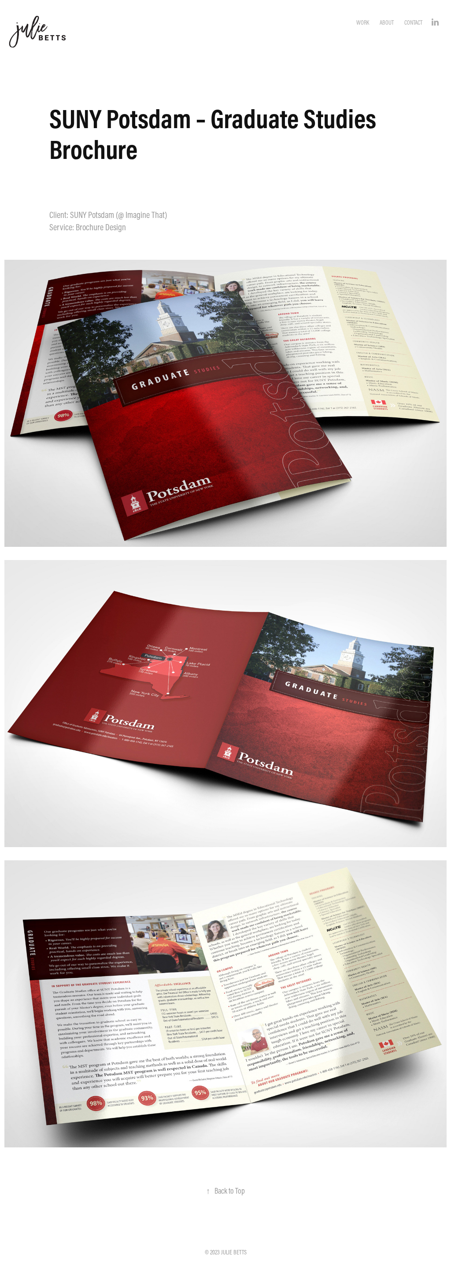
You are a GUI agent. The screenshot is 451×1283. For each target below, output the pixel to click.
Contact (413, 22)
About (387, 22)
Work (362, 22)
